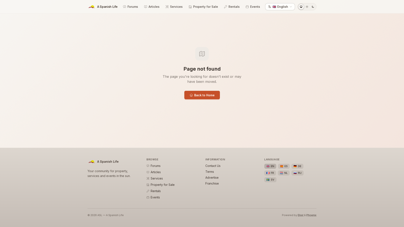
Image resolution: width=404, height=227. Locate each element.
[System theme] (301, 7)
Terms (209, 171)
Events (255, 6)
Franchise (212, 183)
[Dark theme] (313, 7)
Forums (133, 6)
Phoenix (311, 215)
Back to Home (204, 95)
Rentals (234, 6)
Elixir (301, 215)
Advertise (212, 177)
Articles (154, 6)
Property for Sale (205, 6)
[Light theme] (307, 7)
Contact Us (213, 166)
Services (176, 6)
